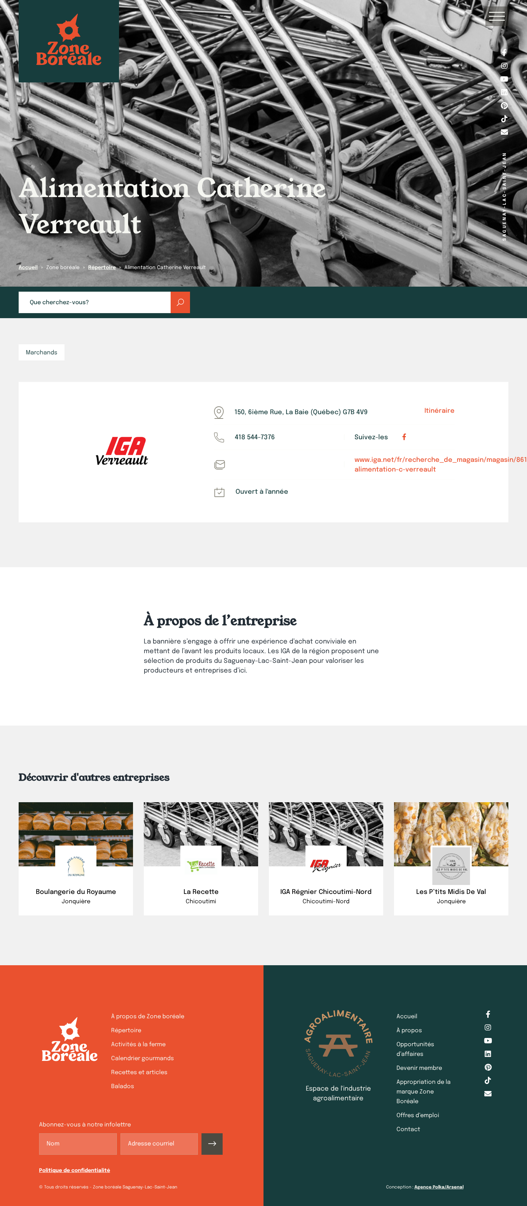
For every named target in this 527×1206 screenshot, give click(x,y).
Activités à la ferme (138, 1045)
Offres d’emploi (418, 1115)
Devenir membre (419, 1068)
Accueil (28, 267)
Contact (408, 1129)
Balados (122, 1086)
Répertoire (102, 267)
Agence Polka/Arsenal (439, 1187)
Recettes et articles (139, 1072)
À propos (409, 1031)
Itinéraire (439, 411)
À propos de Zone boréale (147, 1017)
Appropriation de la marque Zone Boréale (424, 1092)
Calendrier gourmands (142, 1059)
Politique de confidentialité (74, 1170)
